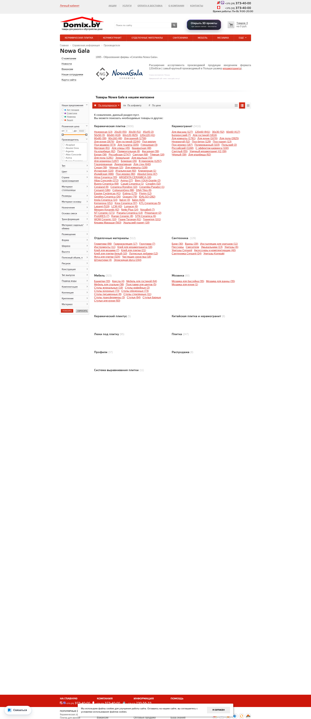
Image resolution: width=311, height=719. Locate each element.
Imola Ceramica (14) (105, 200)
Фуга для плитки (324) (107, 256)
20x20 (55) (120, 132)
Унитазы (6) (231, 247)
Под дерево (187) (182, 145)
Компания (105, 698)
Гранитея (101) (152, 219)
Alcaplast (70, 145)
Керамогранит (112, 38)
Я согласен (219, 710)
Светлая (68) (140, 154)
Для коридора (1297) (106, 161)
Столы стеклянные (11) (137, 294)
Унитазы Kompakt (213, 253)
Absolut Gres (72, 148)
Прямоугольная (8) (128, 151)
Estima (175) (130, 193)
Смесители (192, 247)
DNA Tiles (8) (143, 190)
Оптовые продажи (145, 717)
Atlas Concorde (73, 154)
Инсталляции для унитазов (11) (219, 243)
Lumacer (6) (131, 206)
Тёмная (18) (157, 154)
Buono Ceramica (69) (106, 183)
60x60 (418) (114, 135)
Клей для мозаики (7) (106, 250)
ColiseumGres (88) (123, 190)
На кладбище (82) (104, 151)
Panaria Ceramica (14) (130, 213)
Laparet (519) (101, 206)
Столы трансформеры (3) (109, 297)
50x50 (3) (99, 135)
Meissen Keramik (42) (106, 209)
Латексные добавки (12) (143, 253)
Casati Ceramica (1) (132, 183)
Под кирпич (149, 141)
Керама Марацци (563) (107, 222)
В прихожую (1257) (150, 161)
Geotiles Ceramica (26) (107, 196)
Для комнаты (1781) (184, 138)
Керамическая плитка (79, 38)
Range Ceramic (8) (122, 216)
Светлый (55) (180, 151)
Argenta (70, 151)
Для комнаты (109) (136, 167)
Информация (144, 698)
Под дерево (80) (125, 174)
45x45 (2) (148, 132)
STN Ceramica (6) (145, 216)
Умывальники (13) (212, 247)
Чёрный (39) (179, 154)
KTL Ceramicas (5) (150, 203)
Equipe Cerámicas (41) (107, 193)
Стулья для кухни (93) (107, 300)
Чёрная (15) (116, 167)
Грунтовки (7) (147, 243)
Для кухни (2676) (104, 141)
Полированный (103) (207, 145)
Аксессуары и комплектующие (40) (215, 250)
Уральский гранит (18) (136, 222)
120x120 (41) (147, 135)
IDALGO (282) (147, 196)
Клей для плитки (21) (133, 250)
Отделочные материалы (147, 38)
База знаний (178, 717)
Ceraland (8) (101, 187)
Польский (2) (229, 145)
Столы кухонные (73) (106, 291)
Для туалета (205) (128, 145)
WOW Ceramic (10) (105, 219)
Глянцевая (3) (149, 145)
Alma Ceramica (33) (105, 177)
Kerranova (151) (103, 203)
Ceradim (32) (153, 183)
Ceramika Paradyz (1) (151, 187)
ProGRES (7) (101, 216)
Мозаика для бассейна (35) (188, 281)
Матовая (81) (102, 148)
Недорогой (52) (181, 141)
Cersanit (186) (102, 190)
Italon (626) (138, 200)
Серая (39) (100, 167)
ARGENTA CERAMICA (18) (135, 177)
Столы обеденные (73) (135, 291)
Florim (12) (145, 193)
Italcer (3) (124, 200)
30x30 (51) (135, 132)
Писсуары (178, 247)
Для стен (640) (142, 164)
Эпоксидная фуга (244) (127, 260)
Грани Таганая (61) (129, 219)
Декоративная (123, 164)
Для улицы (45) (121, 148)
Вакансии (102, 717)
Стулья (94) (134, 297)
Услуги (127, 5)
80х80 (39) (100, 138)
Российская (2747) (120, 154)
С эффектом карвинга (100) (212, 148)
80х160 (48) (115, 138)
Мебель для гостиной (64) (141, 281)
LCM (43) (116, 206)
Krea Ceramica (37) (126, 203)
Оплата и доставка (150, 5)
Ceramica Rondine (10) (123, 187)
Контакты (196, 5)
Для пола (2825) (229, 138)
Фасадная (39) (150, 151)
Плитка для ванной (70, 717)
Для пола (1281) (103, 157)
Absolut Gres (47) (147, 174)
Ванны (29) (191, 243)
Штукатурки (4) (103, 260)
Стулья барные (152, 297)
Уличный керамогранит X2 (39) (208, 151)
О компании (176, 5)
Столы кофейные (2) (137, 287)
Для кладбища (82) (199, 154)
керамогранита (232, 68)
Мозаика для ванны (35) (220, 281)
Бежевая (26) (129, 161)
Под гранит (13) (222, 141)
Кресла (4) (118, 281)
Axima (69, 157)
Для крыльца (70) (142, 157)
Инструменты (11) (104, 247)
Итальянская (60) (125, 170)
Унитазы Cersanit (182, 250)
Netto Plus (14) (129, 209)
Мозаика (223, 38)
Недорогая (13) (103, 132)
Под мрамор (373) (105, 145)
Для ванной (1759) (135, 138)
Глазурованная (103, 164)
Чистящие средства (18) (136, 256)
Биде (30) (177, 243)
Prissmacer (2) (153, 213)
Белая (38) (100, 154)
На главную (68, 698)
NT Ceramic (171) (104, 213)
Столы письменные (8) (107, 294)
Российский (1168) (183, 148)
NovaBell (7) (147, 209)
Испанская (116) (104, 170)
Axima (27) (127, 180)
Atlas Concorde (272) (106, 180)
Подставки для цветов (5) (141, 284)
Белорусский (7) (181, 135)
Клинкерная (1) (147, 170)
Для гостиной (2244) (128, 141)
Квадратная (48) (141, 148)
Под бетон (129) (201, 141)
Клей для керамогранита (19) (134, 247)
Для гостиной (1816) (205, 135)
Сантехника (180, 38)
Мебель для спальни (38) (109, 284)
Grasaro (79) (130, 196)
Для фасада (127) (182, 132)
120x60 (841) (202, 132)
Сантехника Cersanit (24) (187, 253)
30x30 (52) (218, 132)
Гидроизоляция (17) (125, 243)
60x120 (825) (130, 135)
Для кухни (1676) (207, 138)
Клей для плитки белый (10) (110, 253)
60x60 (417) (233, 132)
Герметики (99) (103, 243)
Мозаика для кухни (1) (185, 284)
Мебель (202, 38)
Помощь (177, 698)
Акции (112, 5)
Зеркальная (122, 157)
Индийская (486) (104, 174)
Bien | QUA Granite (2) (148, 180)
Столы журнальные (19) (108, 287)
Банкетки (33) (102, 281)
